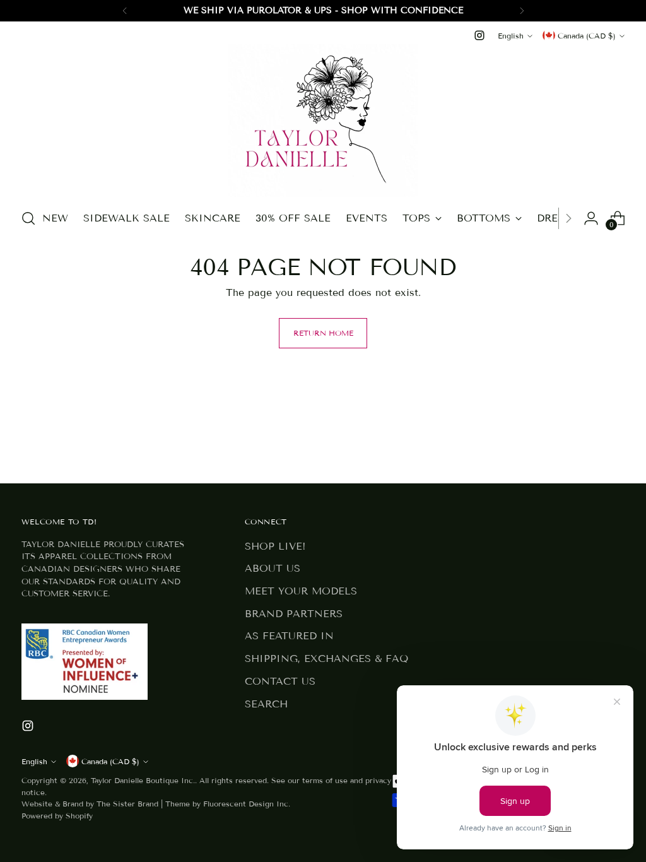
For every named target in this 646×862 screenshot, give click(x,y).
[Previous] (125, 10)
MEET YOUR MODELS (301, 591)
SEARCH (266, 704)
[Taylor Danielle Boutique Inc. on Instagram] (479, 35)
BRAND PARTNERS (294, 614)
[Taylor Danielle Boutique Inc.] (323, 120)
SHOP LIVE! (275, 546)
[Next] (522, 10)
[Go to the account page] (591, 218)
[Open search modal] (28, 218)
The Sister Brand (127, 803)
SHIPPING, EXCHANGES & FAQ (326, 658)
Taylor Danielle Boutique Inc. (143, 780)
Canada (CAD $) (587, 35)
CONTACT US (280, 681)
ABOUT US (272, 568)
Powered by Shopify (57, 815)
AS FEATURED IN (289, 636)
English (511, 35)
